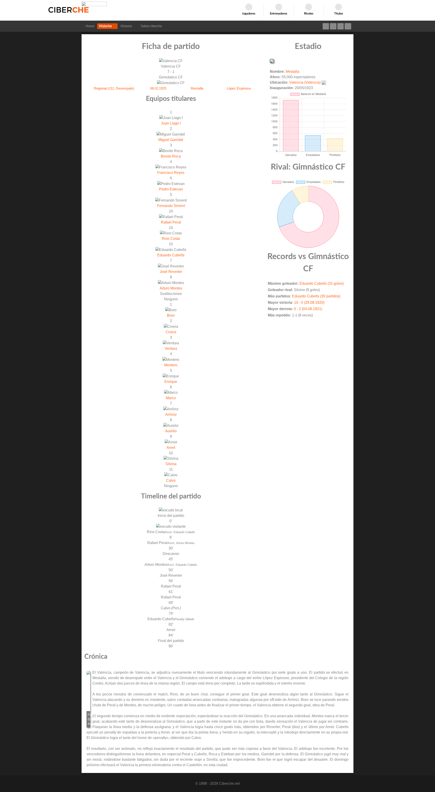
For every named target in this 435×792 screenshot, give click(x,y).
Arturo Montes (171, 288)
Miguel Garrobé (170, 140)
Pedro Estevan (171, 189)
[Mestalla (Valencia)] (272, 61)
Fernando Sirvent (171, 206)
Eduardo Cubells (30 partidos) (316, 296)
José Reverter (171, 272)
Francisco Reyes (170, 173)
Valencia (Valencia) (305, 82)
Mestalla (197, 88)
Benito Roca (171, 156)
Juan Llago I (171, 123)
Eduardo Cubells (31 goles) (322, 283)
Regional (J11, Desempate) (114, 88)
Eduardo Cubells (170, 255)
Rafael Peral (171, 222)
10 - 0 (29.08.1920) (309, 302)
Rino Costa (171, 239)
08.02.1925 (158, 88)
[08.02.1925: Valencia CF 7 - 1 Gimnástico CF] (88, 699)
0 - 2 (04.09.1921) (308, 309)
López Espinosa (239, 88)
